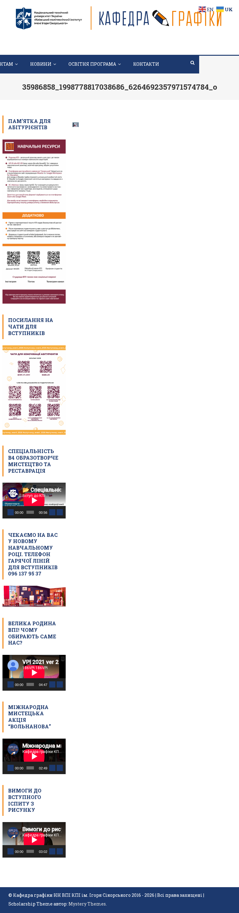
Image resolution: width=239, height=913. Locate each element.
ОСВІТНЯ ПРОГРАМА (92, 64)
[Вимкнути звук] (52, 512)
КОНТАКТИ (146, 64)
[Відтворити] (10, 512)
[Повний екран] (60, 512)
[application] (34, 500)
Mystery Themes (87, 904)
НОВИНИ (40, 64)
